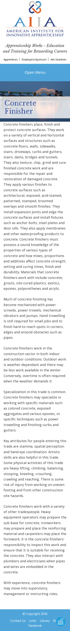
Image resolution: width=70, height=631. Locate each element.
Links (32, 621)
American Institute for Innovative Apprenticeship (35, 18)
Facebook (35, 626)
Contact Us (18, 621)
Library (45, 621)
